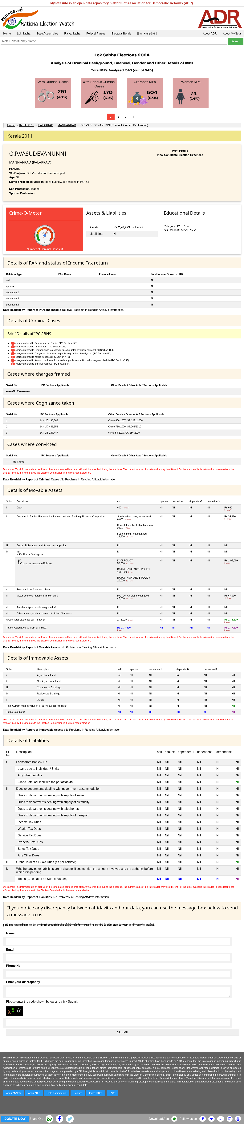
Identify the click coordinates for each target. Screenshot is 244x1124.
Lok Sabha (23, 33)
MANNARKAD (67, 125)
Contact (78, 1093)
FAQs (112, 1093)
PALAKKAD (45, 125)
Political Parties (95, 33)
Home (7, 33)
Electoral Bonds (121, 33)
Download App (159, 1118)
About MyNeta (232, 33)
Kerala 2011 (26, 125)
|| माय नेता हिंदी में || (147, 33)
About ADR (210, 33)
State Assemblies (47, 33)
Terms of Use (95, 1093)
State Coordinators (56, 1093)
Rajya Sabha (72, 33)
